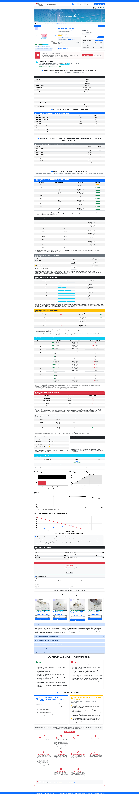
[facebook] (98, 8)
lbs (81, 580)
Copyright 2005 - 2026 (95, 793)
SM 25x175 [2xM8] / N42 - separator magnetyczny (40, 612)
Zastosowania (51, 7)
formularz (69, 63)
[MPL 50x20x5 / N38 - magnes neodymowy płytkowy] (60, 604)
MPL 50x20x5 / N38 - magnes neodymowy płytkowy (59, 612)
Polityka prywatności (59, 793)
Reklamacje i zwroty (86, 793)
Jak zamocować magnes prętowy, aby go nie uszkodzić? (47, 640)
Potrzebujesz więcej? (99, 40)
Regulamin (79, 793)
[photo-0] (45, 42)
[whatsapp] (101, 8)
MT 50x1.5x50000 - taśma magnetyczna (93, 612)
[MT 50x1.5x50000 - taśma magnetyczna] (95, 604)
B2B (56, 7)
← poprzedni (38, 25)
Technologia (43, 7)
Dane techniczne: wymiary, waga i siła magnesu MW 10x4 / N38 (49, 648)
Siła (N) (59, 580)
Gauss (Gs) (37, 586)
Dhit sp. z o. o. (102, 793)
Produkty (37, 7)
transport (87, 34)
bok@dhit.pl (102, 1)
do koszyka (100, 36)
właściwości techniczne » (64, 48)
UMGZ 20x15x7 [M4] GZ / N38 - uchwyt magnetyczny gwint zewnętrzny (76, 612)
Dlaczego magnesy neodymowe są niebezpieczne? (65, 782)
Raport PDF (88, 55)
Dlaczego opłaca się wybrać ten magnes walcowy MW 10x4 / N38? (49, 624)
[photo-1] (47, 42)
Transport (66, 7)
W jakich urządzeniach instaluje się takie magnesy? (46, 636)
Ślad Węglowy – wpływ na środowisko (43, 46)
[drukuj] (95, 8)
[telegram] (103, 8)
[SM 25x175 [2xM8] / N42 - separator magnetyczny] (42, 604)
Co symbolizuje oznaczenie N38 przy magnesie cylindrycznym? (48, 644)
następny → (102, 25)
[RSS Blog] (97, 8)
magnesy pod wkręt (48, 763)
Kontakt (70, 7)
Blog (58, 7)
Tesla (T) (71, 586)
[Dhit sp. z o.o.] (39, 4)
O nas (47, 793)
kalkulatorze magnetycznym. (65, 64)
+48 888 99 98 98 (47, 63)
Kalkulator (98, 55)
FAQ (35, 1)
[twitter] (100, 8)
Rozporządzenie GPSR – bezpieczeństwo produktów (44, 48)
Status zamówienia (39, 1)
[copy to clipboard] (94, 8)
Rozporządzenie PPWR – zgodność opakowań (44, 49)
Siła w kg (36, 580)
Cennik (61, 7)
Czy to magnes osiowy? (40, 652)
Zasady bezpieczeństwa (39, 793)
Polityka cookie (67, 793)
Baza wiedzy (51, 793)
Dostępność (73, 793)
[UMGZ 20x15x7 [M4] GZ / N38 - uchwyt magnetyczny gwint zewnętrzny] (77, 604)
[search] (73, 4)
